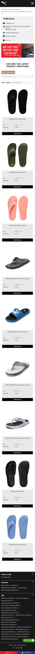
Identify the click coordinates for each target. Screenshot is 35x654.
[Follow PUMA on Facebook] (13, 648)
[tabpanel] (17, 50)
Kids (3, 82)
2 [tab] (17, 55)
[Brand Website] (21, 648)
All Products (29, 11)
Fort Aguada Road (6, 577)
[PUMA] (4, 3)
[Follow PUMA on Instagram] (19, 648)
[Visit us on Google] (16, 648)
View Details (17, 133)
